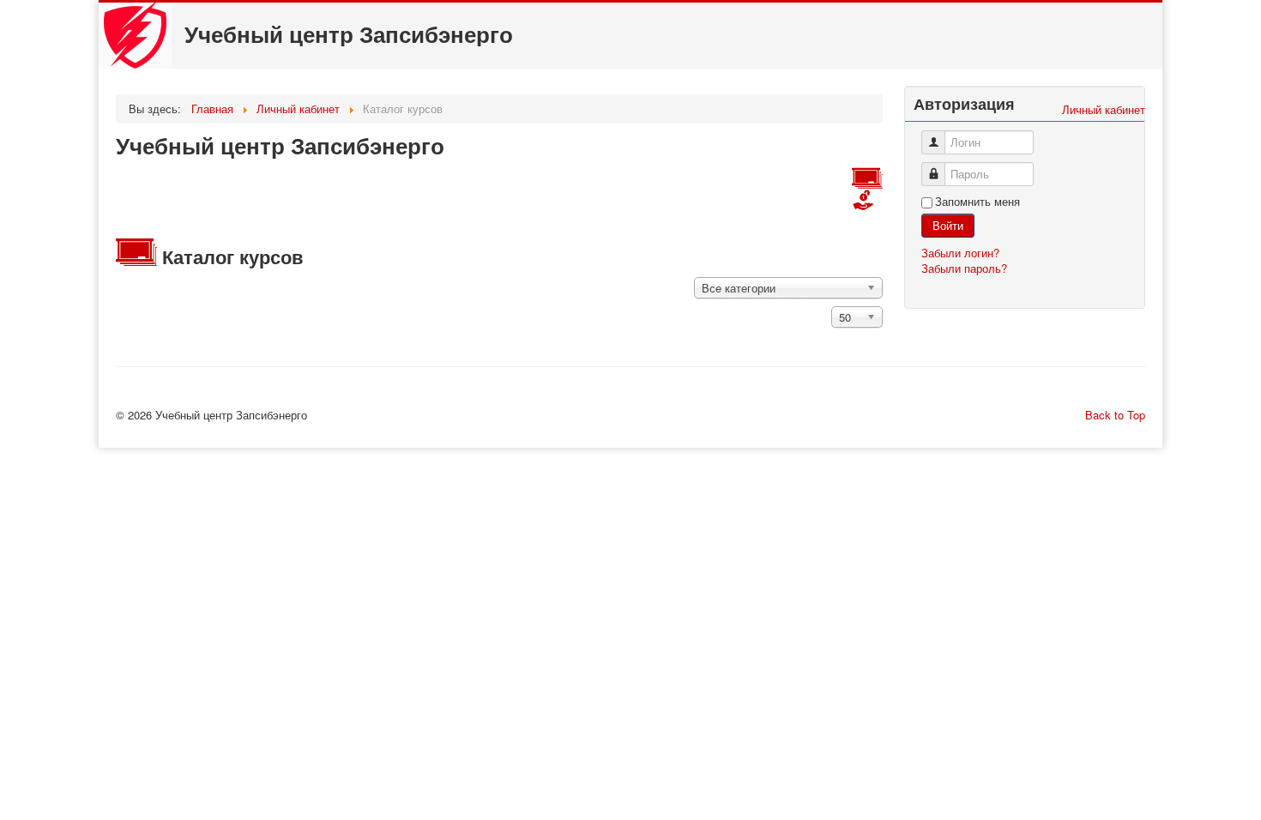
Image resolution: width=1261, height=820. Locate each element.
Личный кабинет (1103, 109)
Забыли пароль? (964, 268)
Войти (947, 225)
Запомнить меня (977, 201)
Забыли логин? (960, 252)
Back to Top (1115, 415)
